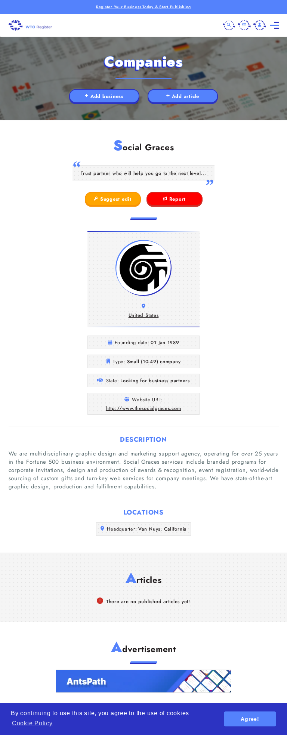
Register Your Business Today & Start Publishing (143, 7)
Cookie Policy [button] (32, 723)
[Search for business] (229, 25)
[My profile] (259, 25)
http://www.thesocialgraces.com (143, 408)
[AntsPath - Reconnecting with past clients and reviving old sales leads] (143, 681)
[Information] (244, 25)
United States (144, 315)
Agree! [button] (250, 719)
